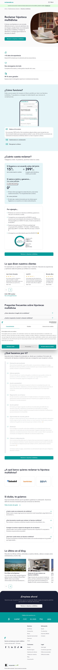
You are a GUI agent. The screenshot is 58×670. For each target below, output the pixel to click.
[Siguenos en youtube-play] (21, 647)
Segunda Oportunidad (32, 636)
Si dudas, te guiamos (15, 497)
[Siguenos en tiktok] (18, 647)
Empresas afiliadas (45, 633)
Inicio (6, 8)
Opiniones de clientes (32, 652)
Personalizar (28, 346)
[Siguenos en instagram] (15, 647)
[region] (29, 6)
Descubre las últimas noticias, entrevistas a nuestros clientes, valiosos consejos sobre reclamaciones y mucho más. (29, 554)
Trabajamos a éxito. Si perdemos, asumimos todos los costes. (22, 159)
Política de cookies (45, 654)
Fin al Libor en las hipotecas (12, 573)
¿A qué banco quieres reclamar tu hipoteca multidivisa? (27, 471)
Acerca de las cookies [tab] (48, 326)
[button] (29, 254)
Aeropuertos (30, 631)
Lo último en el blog (15, 551)
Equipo (28, 647)
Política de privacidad (46, 652)
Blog (28, 656)
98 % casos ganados (11, 76)
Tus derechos (44, 631)
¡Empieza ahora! (29, 597)
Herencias (29, 638)
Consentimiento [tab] (10, 326)
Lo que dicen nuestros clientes (20, 264)
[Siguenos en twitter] (9, 647)
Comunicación (30, 659)
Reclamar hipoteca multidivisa (16, 18)
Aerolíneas (29, 628)
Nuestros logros (30, 649)
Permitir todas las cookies (47, 346)
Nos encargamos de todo (13, 66)
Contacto (43, 636)
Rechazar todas (10, 346)
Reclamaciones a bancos (13, 8)
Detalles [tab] (29, 326)
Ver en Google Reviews (11, 295)
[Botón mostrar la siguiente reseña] (10, 290)
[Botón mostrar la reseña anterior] (6, 290)
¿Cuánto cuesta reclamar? (18, 157)
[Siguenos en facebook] (6, 647)
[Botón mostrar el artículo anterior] (6, 586)
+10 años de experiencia (13, 55)
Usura (28, 640)
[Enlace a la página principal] (9, 2)
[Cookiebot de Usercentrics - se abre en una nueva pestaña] (50, 322)
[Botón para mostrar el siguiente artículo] (10, 586)
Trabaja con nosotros (31, 654)
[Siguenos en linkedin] (12, 647)
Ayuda (42, 628)
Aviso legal (43, 647)
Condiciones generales (46, 649)
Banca (28, 633)
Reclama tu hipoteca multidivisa (15, 38)
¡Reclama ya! (47, 5)
